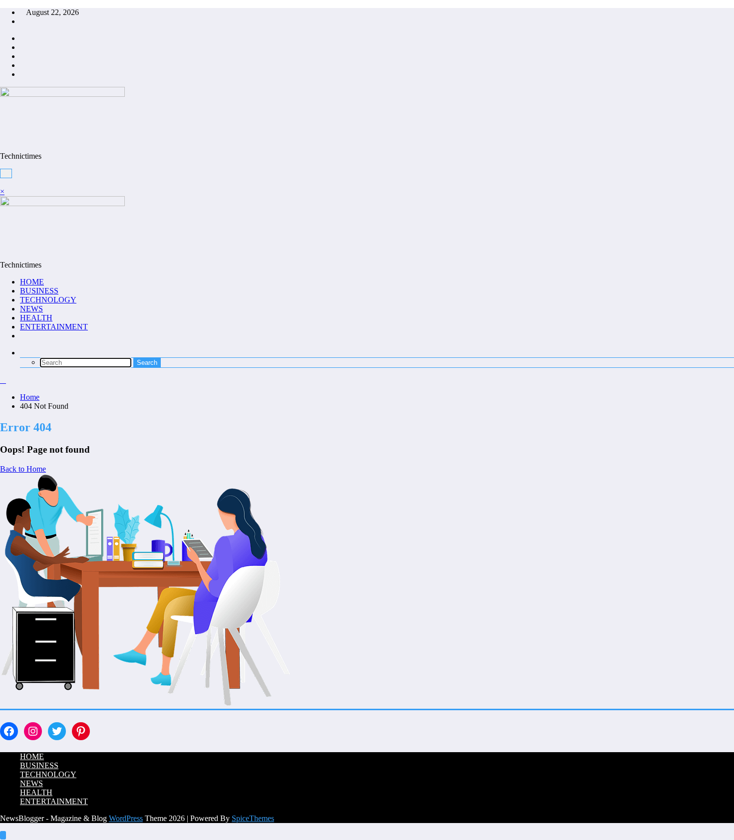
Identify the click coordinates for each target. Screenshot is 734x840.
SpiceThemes (253, 818)
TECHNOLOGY (48, 299)
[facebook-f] (23, 38)
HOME (32, 282)
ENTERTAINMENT (54, 326)
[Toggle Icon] (3, 182)
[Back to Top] (3, 835)
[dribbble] (23, 56)
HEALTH (36, 317)
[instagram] (23, 65)
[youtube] (23, 74)
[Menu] (6, 173)
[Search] (23, 352)
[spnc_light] (3, 380)
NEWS (31, 308)
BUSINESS (39, 290)
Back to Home (23, 469)
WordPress (126, 818)
